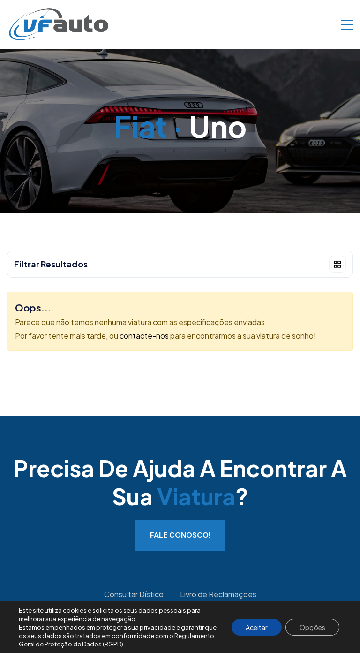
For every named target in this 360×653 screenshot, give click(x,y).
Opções (312, 627)
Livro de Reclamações (218, 594)
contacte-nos (144, 336)
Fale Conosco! (180, 535)
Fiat (140, 125)
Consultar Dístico (134, 594)
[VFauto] (58, 23)
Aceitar (257, 627)
